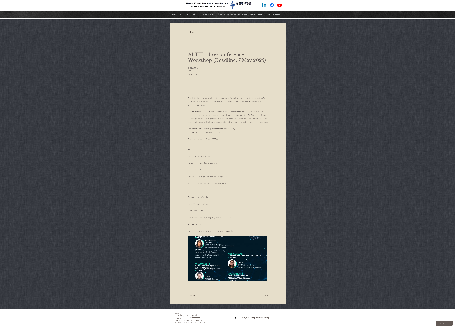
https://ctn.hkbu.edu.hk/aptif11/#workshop (218, 231)
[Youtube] (279, 5)
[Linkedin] (264, 5)
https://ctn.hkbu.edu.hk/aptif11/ (214, 176)
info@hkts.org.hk (192, 315)
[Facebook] (271, 5)
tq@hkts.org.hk (195, 317)
